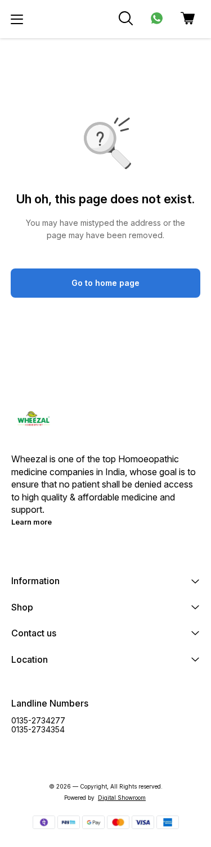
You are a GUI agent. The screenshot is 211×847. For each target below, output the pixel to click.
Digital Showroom (122, 797)
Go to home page (105, 283)
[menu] (17, 19)
